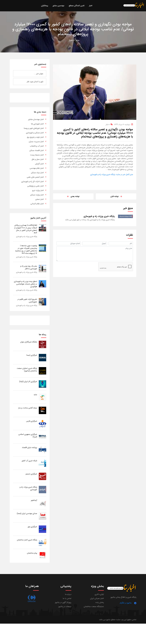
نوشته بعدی (75, 196)
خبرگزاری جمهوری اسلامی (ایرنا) (27, 435)
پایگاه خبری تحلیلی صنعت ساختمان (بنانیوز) (27, 369)
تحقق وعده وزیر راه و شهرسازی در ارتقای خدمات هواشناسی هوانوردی (25, 284)
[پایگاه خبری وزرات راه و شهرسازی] (42, 489)
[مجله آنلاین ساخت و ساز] (42, 410)
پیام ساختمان (32, 553)
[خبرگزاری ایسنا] (42, 357)
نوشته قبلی (114, 196)
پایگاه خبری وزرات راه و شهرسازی (26, 236)
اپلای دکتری (99, 594)
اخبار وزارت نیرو (38, 190)
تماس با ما (67, 598)
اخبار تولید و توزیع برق (35, 137)
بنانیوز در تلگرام (126, 602)
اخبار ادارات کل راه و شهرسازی (32, 181)
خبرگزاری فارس (31, 421)
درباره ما (68, 594)
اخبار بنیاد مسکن (37, 172)
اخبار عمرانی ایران (97, 598)
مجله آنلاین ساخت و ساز (27, 407)
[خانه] (42, 397)
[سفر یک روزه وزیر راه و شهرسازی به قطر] (42, 268)
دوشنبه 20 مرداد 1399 (122, 124)
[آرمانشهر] (42, 502)
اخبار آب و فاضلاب (37, 146)
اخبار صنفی (39, 199)
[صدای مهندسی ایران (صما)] (42, 515)
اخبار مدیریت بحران (36, 141)
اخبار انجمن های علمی (35, 177)
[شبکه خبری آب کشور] (42, 463)
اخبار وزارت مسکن (37, 194)
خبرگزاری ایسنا (31, 355)
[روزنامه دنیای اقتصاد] (42, 449)
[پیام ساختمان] (42, 555)
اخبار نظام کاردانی (37, 203)
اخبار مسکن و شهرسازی (35, 132)
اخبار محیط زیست (37, 154)
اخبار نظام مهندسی (37, 168)
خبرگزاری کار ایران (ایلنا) (28, 381)
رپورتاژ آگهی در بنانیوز (63, 602)
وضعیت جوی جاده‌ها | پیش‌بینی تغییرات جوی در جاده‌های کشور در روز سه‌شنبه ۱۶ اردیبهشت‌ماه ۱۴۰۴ (26, 249)
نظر (107, 124)
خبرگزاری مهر (32, 526)
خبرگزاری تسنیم (31, 473)
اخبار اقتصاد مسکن (36, 150)
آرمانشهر (34, 500)
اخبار (71, 40)
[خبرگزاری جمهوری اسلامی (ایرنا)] (42, 436)
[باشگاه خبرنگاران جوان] (42, 344)
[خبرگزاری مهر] (42, 529)
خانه (77, 40)
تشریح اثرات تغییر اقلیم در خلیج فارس (27, 300)
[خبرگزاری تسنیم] (42, 476)
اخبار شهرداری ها (37, 123)
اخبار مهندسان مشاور (36, 119)
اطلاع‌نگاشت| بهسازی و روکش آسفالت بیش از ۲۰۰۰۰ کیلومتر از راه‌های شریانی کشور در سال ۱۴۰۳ (25, 229)
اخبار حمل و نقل (38, 159)
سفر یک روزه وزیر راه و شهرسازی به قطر (28, 267)
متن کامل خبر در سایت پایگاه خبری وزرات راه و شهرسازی (111, 174)
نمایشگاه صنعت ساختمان (94, 606)
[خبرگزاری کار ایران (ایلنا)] (42, 383)
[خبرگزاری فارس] (42, 423)
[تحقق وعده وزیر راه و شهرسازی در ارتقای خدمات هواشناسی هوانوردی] (42, 283)
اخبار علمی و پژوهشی (35, 186)
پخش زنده (100, 602)
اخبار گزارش (39, 163)
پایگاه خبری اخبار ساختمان (27, 539)
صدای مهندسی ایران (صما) (27, 513)
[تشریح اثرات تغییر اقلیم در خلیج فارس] (42, 301)
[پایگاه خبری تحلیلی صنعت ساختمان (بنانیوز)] (42, 370)
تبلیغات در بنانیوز (64, 606)
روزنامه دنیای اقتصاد (29, 447)
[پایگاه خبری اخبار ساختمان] (42, 542)
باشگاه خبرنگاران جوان (28, 341)
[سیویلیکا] (31, 598)
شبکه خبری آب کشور (29, 460)
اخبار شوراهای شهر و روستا (34, 128)
